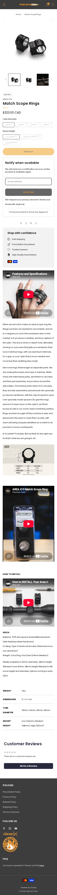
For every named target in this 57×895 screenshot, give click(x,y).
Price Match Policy (12, 791)
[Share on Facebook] (21, 223)
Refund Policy (9, 801)
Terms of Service (11, 812)
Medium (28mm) (31, 136)
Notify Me (28, 192)
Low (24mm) (11, 136)
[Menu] (4, 4)
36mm (46, 124)
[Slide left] (6, 79)
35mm (34, 124)
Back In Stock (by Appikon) (35, 212)
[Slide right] (51, 79)
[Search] (52, 4)
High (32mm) (11, 142)
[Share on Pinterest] (31, 223)
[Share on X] (26, 223)
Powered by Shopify (28, 887)
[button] (28, 766)
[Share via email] (36, 223)
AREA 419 (7, 99)
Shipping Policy (10, 807)
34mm (21, 124)
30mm (8, 124)
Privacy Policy (9, 796)
